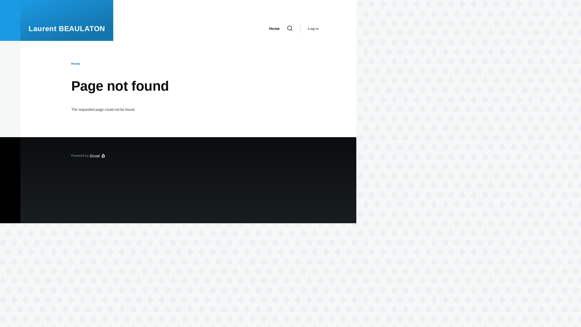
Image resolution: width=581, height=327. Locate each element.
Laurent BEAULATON (67, 29)
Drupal (95, 155)
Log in (313, 28)
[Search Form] (290, 28)
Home (75, 63)
